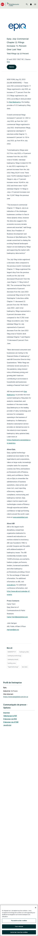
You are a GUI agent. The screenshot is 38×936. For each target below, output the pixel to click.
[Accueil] (10, 4)
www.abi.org (11, 585)
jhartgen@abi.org (13, 630)
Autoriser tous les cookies (19, 932)
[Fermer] (35, 907)
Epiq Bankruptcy (15, 102)
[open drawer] (35, 4)
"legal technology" (13, 667)
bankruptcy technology (14, 655)
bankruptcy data (24, 652)
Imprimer (6, 713)
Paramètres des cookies (19, 920)
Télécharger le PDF (10, 716)
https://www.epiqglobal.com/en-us (15, 697)
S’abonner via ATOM (10, 722)
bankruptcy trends (13, 659)
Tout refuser (19, 926)
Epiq (8, 62)
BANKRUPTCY (12, 652)
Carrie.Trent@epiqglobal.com (17, 617)
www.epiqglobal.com (20, 517)
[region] (19, 920)
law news (24, 667)
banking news (12, 663)
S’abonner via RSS (10, 719)
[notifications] (31, 4)
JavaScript (7, 725)
